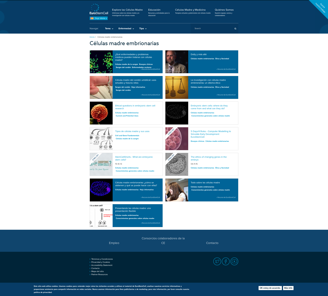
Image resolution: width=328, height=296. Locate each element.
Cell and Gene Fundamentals (127, 135)
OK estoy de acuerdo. (270, 288)
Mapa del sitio (97, 271)
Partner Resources (99, 274)
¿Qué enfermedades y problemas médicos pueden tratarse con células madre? (133, 57)
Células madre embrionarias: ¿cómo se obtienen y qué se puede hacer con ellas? (136, 184)
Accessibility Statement (101, 265)
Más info (288, 288)
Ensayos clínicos (146, 64)
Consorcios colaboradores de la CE (163, 241)
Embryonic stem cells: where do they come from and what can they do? (209, 107)
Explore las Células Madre (127, 9)
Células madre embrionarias (202, 59)
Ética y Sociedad (222, 59)
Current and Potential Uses (127, 116)
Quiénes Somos (224, 9)
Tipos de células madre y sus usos (132, 131)
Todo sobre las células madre (205, 182)
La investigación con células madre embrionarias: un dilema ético (208, 81)
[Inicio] (99, 9)
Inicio (92, 37)
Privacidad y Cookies (100, 262)
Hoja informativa (138, 87)
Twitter (217, 261)
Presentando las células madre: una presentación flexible (133, 209)
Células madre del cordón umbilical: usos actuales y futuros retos (135, 81)
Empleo (114, 243)
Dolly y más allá (198, 54)
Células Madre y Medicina (190, 9)
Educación (154, 9)
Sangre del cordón (123, 67)
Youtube (234, 261)
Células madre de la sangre (126, 64)
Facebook (226, 261)
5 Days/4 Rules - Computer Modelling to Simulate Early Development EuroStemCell (211, 134)
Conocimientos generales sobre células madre (210, 116)
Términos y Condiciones (102, 259)
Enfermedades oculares (141, 67)
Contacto (212, 243)
